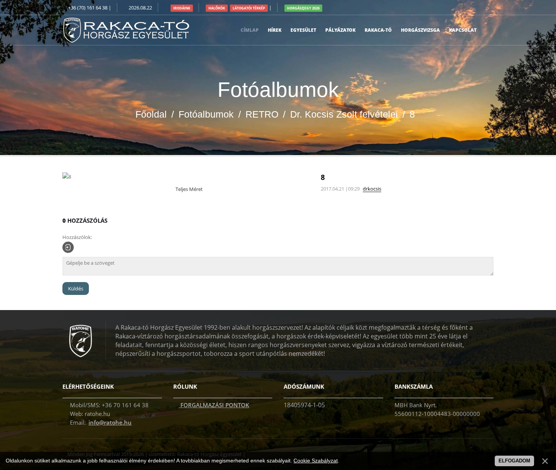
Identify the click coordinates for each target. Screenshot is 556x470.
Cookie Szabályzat (316, 461)
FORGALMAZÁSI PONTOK (214, 405)
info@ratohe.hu (110, 422)
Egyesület (303, 30)
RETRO (261, 114)
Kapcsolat (463, 30)
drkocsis (372, 188)
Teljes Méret (188, 189)
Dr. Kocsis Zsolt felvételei (344, 114)
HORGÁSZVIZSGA (420, 30)
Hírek (274, 30)
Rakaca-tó (378, 30)
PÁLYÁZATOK (340, 30)
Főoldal (151, 114)
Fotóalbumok (206, 114)
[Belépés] (68, 247)
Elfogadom (514, 461)
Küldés (75, 288)
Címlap (250, 30)
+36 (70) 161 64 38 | (89, 7)
